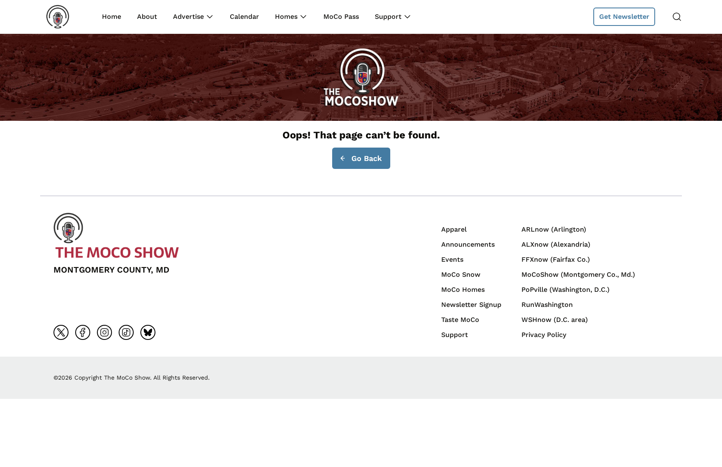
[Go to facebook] (82, 332)
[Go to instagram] (104, 332)
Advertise (188, 16)
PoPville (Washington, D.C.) (565, 289)
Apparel (454, 229)
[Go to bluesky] (147, 332)
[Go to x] (61, 332)
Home (111, 16)
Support (388, 16)
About (147, 16)
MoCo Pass (341, 16)
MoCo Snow (460, 274)
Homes (286, 16)
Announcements (468, 244)
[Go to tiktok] (126, 332)
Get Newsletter (624, 16)
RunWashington (547, 305)
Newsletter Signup (471, 305)
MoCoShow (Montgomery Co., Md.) (578, 274)
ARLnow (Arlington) (553, 229)
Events (452, 259)
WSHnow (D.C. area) (554, 320)
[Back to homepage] (63, 16)
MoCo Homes (463, 289)
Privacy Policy (543, 335)
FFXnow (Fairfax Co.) (555, 259)
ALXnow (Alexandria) (555, 244)
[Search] (677, 17)
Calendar (244, 16)
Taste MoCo (460, 320)
